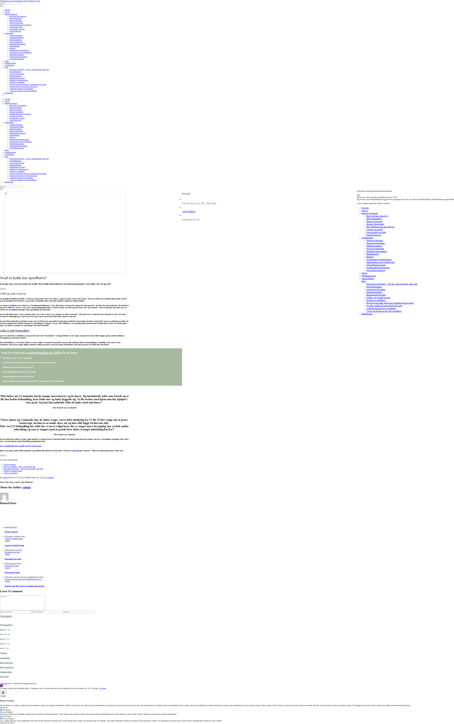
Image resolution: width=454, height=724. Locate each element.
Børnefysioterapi (6, 667)
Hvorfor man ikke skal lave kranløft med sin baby (23, 579)
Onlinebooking (6, 672)
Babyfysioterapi (6, 663)
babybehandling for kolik (44, 352)
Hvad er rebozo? (10, 465)
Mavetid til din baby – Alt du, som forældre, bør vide (23, 469)
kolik (12, 305)
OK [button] (89, 688)
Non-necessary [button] (5, 716)
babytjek (75, 451)
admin (5, 478)
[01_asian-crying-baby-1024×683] (65, 272)
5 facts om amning (10, 473)
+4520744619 (188, 211)
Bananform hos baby (12, 552)
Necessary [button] (4, 708)
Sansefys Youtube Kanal (13, 471)
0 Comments (49, 478)
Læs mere (102, 688)
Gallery (7, 541)
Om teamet (4, 677)
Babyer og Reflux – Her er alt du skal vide (19, 467)
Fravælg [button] (95, 688)
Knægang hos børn (12, 566)
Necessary (7, 710)
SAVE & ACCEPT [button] (7, 723)
